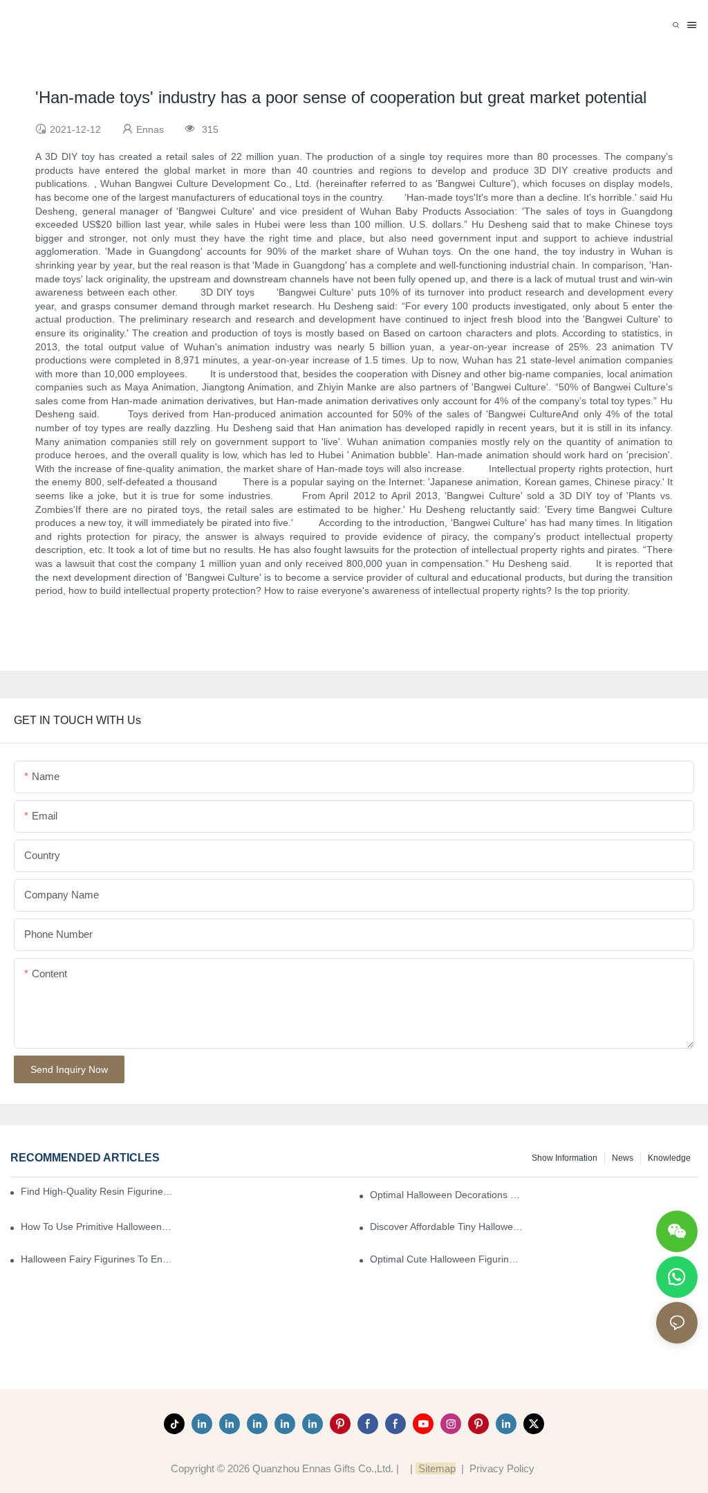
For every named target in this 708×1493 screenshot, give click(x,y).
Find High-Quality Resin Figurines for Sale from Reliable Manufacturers (98, 1191)
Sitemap (436, 1468)
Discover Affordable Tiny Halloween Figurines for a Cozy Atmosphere (446, 1226)
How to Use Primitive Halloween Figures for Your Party (97, 1226)
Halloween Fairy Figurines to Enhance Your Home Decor (97, 1259)
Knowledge (669, 1158)
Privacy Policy (501, 1468)
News (622, 1158)
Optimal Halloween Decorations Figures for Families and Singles (446, 1194)
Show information (564, 1158)
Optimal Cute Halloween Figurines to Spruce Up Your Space (446, 1259)
